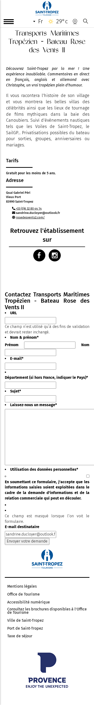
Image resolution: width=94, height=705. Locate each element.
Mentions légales (22, 586)
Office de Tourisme (23, 594)
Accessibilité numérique (28, 602)
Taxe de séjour (19, 636)
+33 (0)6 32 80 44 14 (28, 208)
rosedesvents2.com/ (30, 217)
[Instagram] (55, 255)
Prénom (12, 345)
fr (40, 21)
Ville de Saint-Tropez (25, 620)
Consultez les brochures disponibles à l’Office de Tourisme (47, 611)
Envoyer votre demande (27, 541)
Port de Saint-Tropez (25, 628)
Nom (85, 345)
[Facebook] (39, 255)
